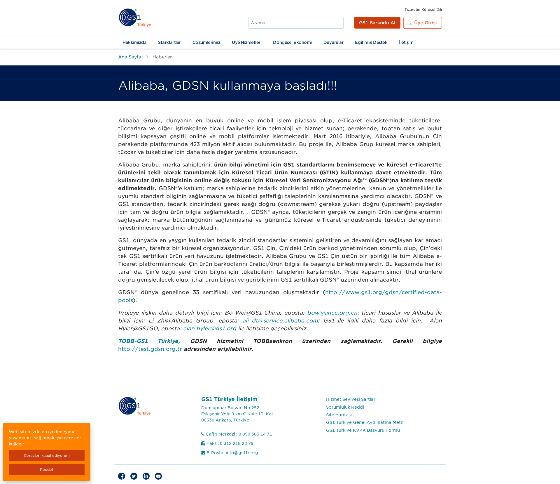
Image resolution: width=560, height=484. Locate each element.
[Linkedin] (146, 476)
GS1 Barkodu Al (377, 22)
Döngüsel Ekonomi (292, 42)
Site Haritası (339, 414)
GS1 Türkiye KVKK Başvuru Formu (363, 430)
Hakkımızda (134, 42)
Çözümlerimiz (206, 42)
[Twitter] (133, 476)
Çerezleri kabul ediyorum (47, 455)
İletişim (406, 42)
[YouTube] (158, 476)
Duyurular (333, 42)
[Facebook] (121, 476)
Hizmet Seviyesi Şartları (351, 399)
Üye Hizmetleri (246, 42)
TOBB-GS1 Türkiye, (149, 341)
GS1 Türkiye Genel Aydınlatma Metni (365, 422)
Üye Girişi (425, 22)
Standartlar (169, 42)
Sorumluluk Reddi (345, 407)
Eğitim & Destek (371, 42)
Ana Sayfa (129, 57)
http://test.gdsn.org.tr (150, 349)
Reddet (46, 469)
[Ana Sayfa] (135, 18)
